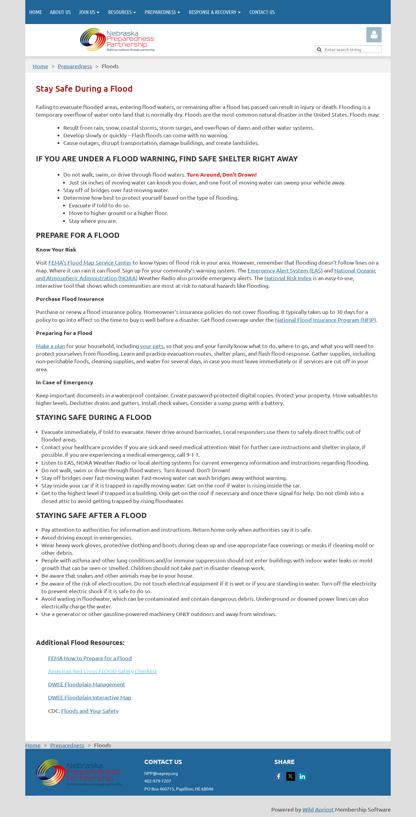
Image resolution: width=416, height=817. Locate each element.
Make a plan (50, 346)
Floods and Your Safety (89, 710)
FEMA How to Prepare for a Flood (90, 658)
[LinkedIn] (302, 776)
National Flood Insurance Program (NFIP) (325, 319)
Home (40, 66)
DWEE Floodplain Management (86, 684)
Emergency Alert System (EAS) (285, 270)
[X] (290, 776)
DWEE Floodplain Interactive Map (89, 697)
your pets (152, 346)
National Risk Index (288, 278)
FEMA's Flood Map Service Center (90, 262)
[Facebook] (278, 776)
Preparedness (75, 66)
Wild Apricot (318, 809)
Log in (374, 34)
